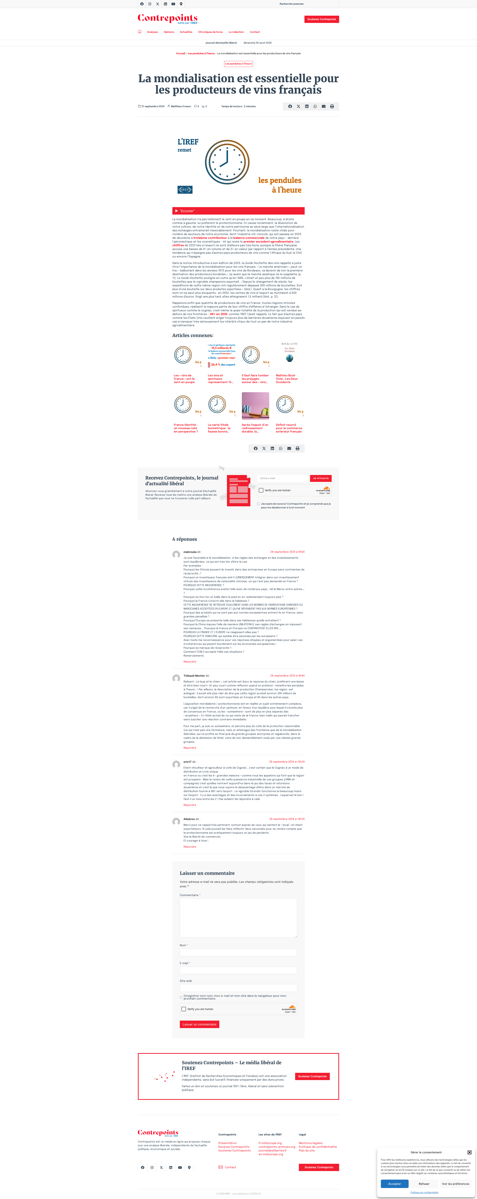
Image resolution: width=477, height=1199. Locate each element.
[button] (469, 1152)
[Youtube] (173, 4)
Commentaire (190, 895)
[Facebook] (142, 4)
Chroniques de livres (210, 32)
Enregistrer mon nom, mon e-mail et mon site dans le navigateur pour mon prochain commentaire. (235, 997)
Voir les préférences (455, 1184)
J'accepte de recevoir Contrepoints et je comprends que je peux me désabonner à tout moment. (296, 506)
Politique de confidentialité (424, 1192)
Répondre (190, 661)
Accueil (180, 53)
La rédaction (236, 32)
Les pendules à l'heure (201, 53)
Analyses (152, 32)
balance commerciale (249, 238)
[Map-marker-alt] (181, 4)
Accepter (394, 1184)
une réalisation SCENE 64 (246, 1194)
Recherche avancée (292, 4)
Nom (184, 945)
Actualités (186, 32)
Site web (186, 981)
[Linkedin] (165, 4)
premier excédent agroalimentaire (268, 241)
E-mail (185, 963)
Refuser (424, 1184)
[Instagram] (150, 4)
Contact (255, 32)
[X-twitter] (158, 4)
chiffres (178, 245)
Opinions (169, 32)
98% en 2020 (218, 314)
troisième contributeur (210, 238)
